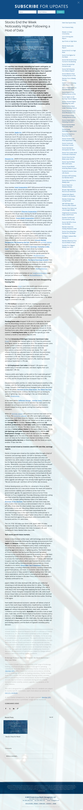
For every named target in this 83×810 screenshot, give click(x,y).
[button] (79, 2)
